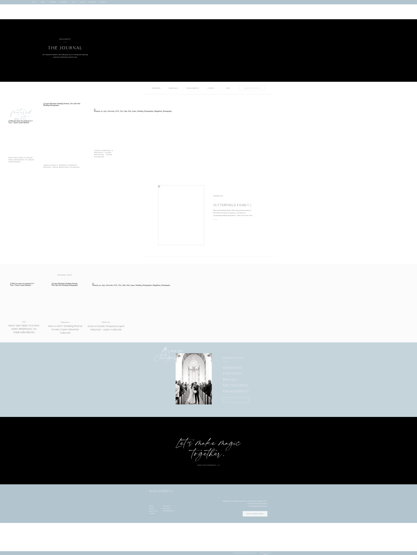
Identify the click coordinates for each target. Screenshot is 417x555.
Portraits (218, 196)
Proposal (106, 322)
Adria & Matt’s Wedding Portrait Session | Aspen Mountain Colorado (65, 329)
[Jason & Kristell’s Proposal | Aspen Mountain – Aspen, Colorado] (106, 300)
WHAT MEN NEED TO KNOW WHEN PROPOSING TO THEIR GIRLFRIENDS (21, 160)
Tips (24, 322)
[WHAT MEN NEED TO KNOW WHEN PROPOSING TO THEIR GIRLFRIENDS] (24, 300)
